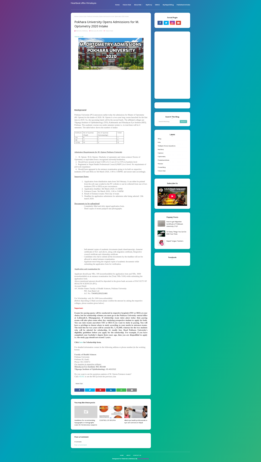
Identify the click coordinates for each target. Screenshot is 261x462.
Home (76, 16)
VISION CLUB (78, 37)
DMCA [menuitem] (157, 5)
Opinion (160, 153)
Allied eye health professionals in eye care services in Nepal (135, 421)
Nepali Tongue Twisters (174, 241)
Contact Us (137, 455)
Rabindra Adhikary (82, 31)
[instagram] (172, 23)
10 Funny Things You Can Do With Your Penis (176, 233)
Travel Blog (162, 167)
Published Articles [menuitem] (183, 5)
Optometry (161, 157)
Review (160, 164)
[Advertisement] (110, 89)
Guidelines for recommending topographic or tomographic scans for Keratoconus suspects (85, 422)
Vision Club (82, 16)
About (128, 455)
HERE (81, 376)
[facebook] (160, 23)
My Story (161, 149)
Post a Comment (80, 445)
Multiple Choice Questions (166, 146)
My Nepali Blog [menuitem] (168, 5)
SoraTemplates (143, 459)
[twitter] (166, 23)
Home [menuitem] (117, 5)
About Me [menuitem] (137, 5)
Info (159, 142)
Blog (159, 139)
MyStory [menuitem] (149, 5)
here (81, 342)
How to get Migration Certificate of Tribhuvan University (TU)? (174, 224)
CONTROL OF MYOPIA (107, 420)
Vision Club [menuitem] (127, 5)
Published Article (163, 160)
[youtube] (178, 23)
